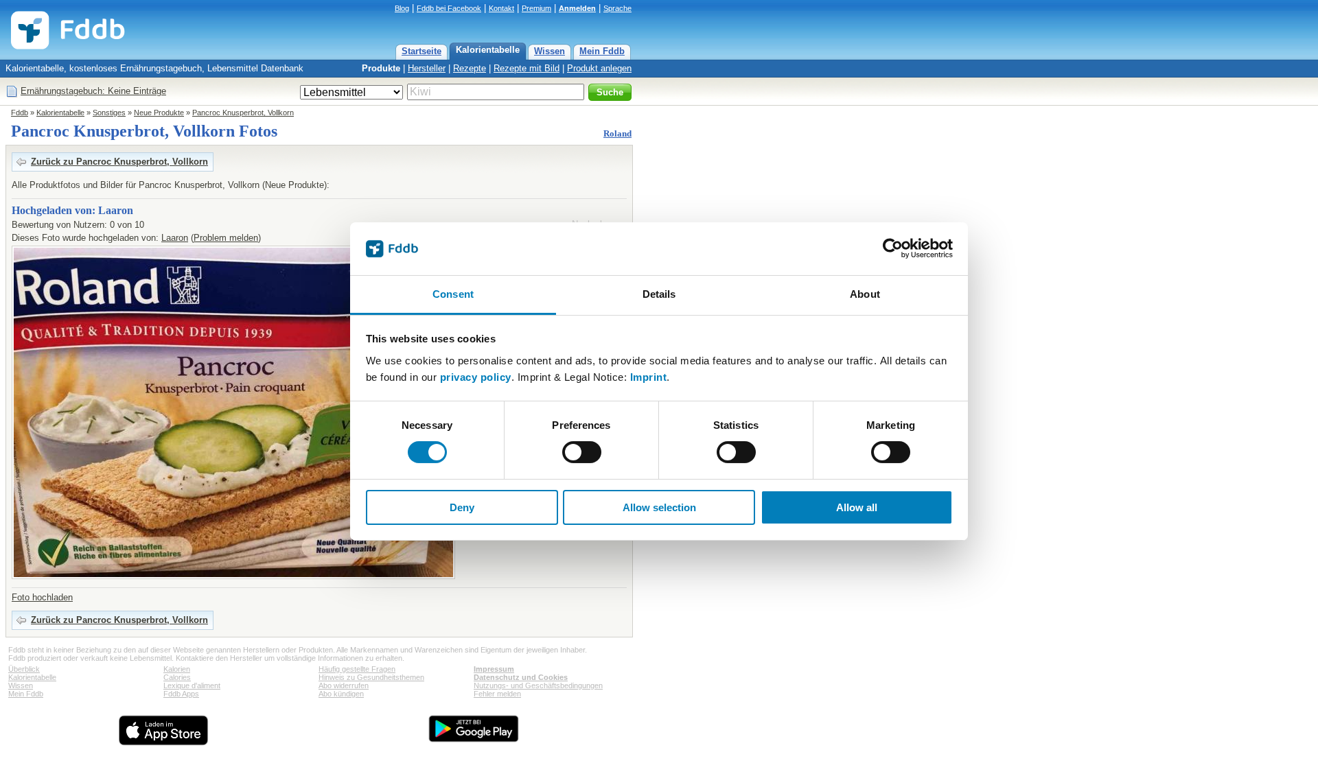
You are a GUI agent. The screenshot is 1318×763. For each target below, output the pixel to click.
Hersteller (427, 68)
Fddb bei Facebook (449, 8)
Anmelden (577, 8)
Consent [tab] (453, 294)
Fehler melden (497, 694)
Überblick (24, 669)
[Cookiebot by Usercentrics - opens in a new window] (893, 248)
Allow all (856, 507)
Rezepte (469, 68)
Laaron (174, 238)
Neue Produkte (159, 112)
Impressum (494, 669)
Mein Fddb (602, 51)
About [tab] (865, 294)
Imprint (648, 377)
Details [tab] (659, 294)
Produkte (381, 68)
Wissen (549, 51)
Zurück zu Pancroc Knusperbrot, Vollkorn (119, 161)
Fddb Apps (181, 694)
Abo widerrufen (344, 685)
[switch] (581, 452)
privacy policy (475, 377)
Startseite (421, 51)
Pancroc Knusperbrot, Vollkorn (243, 112)
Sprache (617, 8)
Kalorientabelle (488, 50)
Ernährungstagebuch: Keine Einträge (93, 91)
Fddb (19, 112)
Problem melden (226, 238)
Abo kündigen (341, 694)
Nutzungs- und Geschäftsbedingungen (538, 685)
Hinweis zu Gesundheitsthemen (371, 677)
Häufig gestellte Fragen (357, 669)
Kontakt (501, 8)
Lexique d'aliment (191, 685)
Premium (536, 8)
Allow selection (659, 507)
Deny (462, 507)
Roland (617, 133)
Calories (177, 677)
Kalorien (176, 669)
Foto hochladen (42, 597)
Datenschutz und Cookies (521, 677)
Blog (402, 8)
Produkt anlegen (599, 68)
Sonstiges (109, 112)
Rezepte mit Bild (526, 68)
